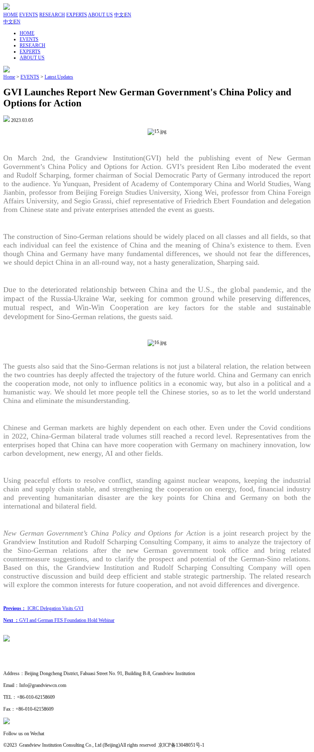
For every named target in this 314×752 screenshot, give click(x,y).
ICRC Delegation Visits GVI (43, 608)
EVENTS (28, 15)
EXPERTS (76, 15)
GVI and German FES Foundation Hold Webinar (58, 620)
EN (128, 15)
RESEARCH (52, 15)
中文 (119, 15)
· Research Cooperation (26, 662)
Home (9, 77)
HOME (10, 15)
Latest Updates (59, 77)
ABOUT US (100, 15)
